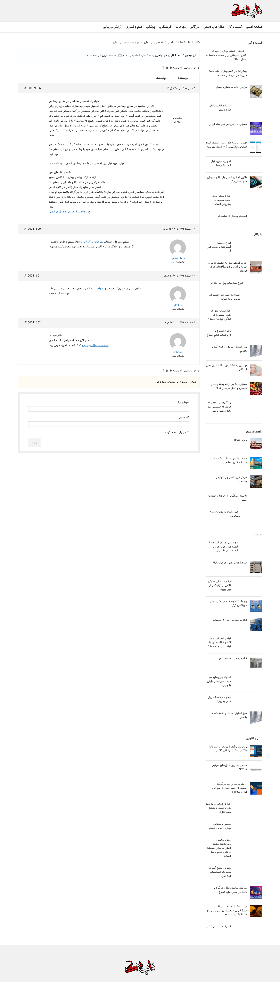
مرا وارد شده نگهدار (175, 432)
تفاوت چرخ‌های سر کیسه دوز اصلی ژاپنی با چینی (219, 681)
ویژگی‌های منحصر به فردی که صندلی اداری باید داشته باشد (219, 407)
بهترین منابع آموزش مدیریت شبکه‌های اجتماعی (219, 872)
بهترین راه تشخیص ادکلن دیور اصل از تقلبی (226, 367)
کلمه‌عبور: (184, 417)
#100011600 (32, 229)
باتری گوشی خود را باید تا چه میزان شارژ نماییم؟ (227, 179)
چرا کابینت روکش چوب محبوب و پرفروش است (221, 200)
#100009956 (32, 88)
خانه (197, 42)
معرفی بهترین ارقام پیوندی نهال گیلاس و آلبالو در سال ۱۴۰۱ (229, 386)
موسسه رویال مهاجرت (95, 345)
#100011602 (32, 323)
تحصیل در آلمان (153, 42)
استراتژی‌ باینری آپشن (218, 927)
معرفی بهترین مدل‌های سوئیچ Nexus (229, 767)
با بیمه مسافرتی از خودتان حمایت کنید (227, 498)
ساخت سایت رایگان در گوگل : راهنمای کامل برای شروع (230, 890)
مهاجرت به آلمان (93, 242)
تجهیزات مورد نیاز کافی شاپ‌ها (221, 163)
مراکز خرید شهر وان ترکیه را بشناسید (231, 479)
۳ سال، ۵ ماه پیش (139, 55)
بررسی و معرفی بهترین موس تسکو (220, 826)
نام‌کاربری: (183, 402)
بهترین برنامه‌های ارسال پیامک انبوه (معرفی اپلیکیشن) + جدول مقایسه (226, 145)
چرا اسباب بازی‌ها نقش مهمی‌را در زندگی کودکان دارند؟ (219, 315)
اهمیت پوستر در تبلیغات (232, 216)
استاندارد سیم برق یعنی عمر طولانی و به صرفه (224, 297)
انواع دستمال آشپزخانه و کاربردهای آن (219, 247)
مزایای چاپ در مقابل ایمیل (231, 87)
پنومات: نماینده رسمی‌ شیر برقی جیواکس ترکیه (228, 603)
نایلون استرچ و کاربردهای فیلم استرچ (218, 333)
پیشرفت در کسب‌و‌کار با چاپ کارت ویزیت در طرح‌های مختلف (227, 73)
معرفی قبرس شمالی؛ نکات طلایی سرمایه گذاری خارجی (227, 460)
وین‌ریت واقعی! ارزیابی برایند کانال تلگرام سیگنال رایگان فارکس (227, 749)
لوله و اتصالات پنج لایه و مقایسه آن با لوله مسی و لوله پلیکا (219, 643)
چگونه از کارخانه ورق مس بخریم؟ (219, 699)
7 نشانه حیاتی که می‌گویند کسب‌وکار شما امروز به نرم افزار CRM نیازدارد (229, 788)
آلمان (170, 42)
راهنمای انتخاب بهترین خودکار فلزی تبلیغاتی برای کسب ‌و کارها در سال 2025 (226, 55)
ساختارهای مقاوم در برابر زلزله (230, 563)
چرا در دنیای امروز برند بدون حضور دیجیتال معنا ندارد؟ (218, 808)
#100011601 (32, 276)
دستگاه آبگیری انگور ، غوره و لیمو (219, 108)
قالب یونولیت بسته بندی (233, 658)
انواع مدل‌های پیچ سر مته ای (226, 283)
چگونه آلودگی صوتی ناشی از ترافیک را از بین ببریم (219, 585)
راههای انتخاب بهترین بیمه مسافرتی (225, 514)
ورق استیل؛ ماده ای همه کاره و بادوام (229, 349)
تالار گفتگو (184, 42)
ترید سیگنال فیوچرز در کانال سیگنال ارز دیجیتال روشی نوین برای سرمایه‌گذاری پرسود (226, 910)
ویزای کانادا (240, 440)
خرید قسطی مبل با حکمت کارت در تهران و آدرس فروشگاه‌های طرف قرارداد (227, 267)
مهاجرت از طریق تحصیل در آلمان (68, 212)
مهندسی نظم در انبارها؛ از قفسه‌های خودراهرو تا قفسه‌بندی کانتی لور (223, 547)
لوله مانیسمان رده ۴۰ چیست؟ (230, 620)
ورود (34, 443)
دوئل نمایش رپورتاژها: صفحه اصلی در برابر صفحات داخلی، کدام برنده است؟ (219, 848)
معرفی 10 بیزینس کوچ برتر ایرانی (228, 124)
